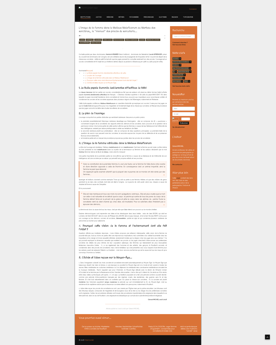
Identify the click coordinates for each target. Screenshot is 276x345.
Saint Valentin (177, 81)
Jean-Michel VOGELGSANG (181, 68)
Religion (175, 17)
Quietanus (176, 65)
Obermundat (89, 340)
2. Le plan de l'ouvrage (93, 75)
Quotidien (163, 17)
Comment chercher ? (180, 42)
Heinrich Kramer (118, 39)
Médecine (110, 17)
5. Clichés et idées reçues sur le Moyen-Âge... (101, 83)
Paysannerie (134, 17)
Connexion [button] (193, 9)
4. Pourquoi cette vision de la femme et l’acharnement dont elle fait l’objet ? (113, 80)
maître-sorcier (108, 39)
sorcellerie (98, 39)
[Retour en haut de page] (267, 337)
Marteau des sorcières (153, 39)
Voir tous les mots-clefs (181, 86)
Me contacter (177, 164)
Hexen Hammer (95, 42)
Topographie (188, 17)
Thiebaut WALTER (178, 74)
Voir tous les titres (179, 45)
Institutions (86, 17)
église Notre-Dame (183, 71)
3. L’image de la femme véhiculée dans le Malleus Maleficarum (107, 78)
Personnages (149, 17)
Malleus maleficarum (131, 39)
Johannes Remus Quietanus (181, 61)
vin (174, 71)
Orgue (186, 81)
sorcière (142, 39)
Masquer (89, 71)
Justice (98, 17)
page (178, 178)
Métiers (121, 17)
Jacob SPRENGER (84, 42)
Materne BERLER (177, 78)
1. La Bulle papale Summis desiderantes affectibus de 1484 (105, 73)
